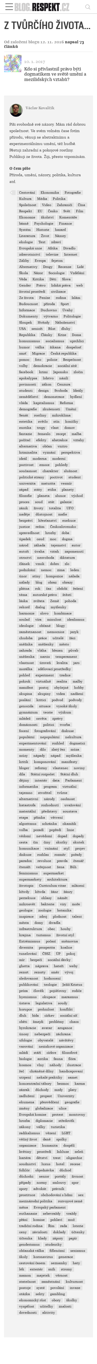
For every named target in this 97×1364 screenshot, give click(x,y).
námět (62, 898)
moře (76, 904)
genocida (26, 706)
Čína (81, 205)
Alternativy (28, 267)
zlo (67, 564)
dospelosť (73, 347)
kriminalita (28, 452)
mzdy (58, 1090)
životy (38, 508)
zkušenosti (51, 409)
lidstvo (48, 378)
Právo (41, 285)
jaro (76, 663)
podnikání (27, 570)
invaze (75, 1288)
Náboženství (65, 322)
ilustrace (74, 1065)
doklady (59, 1232)
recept (61, 434)
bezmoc (63, 1084)
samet (73, 1077)
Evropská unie (30, 248)
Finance (65, 223)
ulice (63, 1108)
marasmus (69, 997)
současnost (28, 471)
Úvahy (68, 310)
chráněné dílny (42, 1071)
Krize (62, 335)
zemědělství (28, 397)
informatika (28, 787)
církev (49, 1015)
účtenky (78, 1232)
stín (56, 421)
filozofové (69, 1053)
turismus (43, 935)
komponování (45, 762)
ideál (23, 459)
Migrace (38, 353)
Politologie (72, 316)
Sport (65, 304)
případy (25, 1183)
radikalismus (29, 1133)
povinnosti (27, 384)
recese (75, 1164)
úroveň (45, 663)
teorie (48, 712)
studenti (26, 390)
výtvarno (51, 316)
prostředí (44, 1152)
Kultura (25, 199)
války (40, 1127)
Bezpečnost (72, 360)
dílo (43, 749)
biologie (25, 1059)
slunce (60, 496)
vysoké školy (66, 706)
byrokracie (27, 1028)
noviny (79, 768)
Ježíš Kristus (72, 985)
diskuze (25, 855)
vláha (41, 650)
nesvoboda (45, 558)
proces (24, 502)
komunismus (29, 341)
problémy (56, 1022)
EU (40, 211)
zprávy (57, 718)
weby (73, 966)
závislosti (39, 1232)
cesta (23, 842)
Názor (38, 273)
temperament (66, 657)
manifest (26, 687)
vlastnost (26, 663)
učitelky (46, 1306)
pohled (24, 675)
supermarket (53, 873)
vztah (54, 551)
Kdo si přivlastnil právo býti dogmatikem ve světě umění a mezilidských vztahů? (55, 74)
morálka (25, 669)
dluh (22, 1015)
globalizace (44, 1108)
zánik (23, 508)
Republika (27, 335)
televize (52, 254)
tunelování (28, 954)
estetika (25, 421)
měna (23, 1207)
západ (23, 489)
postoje (25, 1288)
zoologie (44, 910)
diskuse (67, 731)
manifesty (69, 762)
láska (23, 601)
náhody (55, 1065)
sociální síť (68, 1015)
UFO (70, 508)
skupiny (44, 694)
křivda (40, 892)
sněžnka (26, 644)
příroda (49, 304)
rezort (24, 972)
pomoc (24, 360)
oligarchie (74, 1158)
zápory (58, 1238)
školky (71, 1300)
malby (77, 681)
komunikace (29, 848)
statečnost (27, 1282)
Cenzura (63, 384)
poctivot (56, 477)
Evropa (40, 261)
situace (45, 706)
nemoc (46, 570)
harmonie (26, 613)
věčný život (28, 1139)
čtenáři (24, 867)
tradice (65, 675)
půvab (73, 650)
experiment (45, 675)
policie (52, 360)
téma (23, 595)
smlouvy (59, 1183)
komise (39, 1220)
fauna (58, 1059)
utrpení (25, 1077)
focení (24, 731)
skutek (78, 842)
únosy (24, 1034)
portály (60, 1176)
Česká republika (64, 353)
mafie (62, 514)
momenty (26, 749)
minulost (54, 619)
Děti (53, 279)
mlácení (78, 886)
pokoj (70, 954)
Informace (27, 310)
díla (22, 774)
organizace (27, 1145)
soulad (24, 619)
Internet (70, 254)
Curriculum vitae (52, 886)
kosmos (25, 1065)
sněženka (26, 657)
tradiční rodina (31, 1226)
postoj (43, 687)
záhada (39, 545)
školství (47, 217)
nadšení (77, 694)
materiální (27, 811)
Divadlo (69, 248)
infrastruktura (30, 929)
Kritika (38, 279)
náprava (41, 966)
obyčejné (61, 687)
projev (80, 848)
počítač (24, 440)
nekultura (73, 737)
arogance (65, 1028)
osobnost (68, 799)
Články (46, 335)
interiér (41, 780)
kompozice (54, 576)
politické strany (31, 477)
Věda (23, 279)
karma (80, 1084)
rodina (61, 298)
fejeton (57, 261)
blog (39, 582)
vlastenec (60, 768)
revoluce (44, 861)
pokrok (24, 681)
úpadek (25, 539)
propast (46, 1096)
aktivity (48, 1312)
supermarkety (30, 879)
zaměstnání (50, 1282)
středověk (66, 1121)
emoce (44, 465)
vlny (40, 1065)
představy (49, 811)
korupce (25, 1009)
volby (23, 366)
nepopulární (50, 737)
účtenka (25, 1238)
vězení (51, 1133)
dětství (41, 1158)
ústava (24, 1003)
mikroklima (61, 415)
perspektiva (70, 452)
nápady (39, 756)
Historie (42, 230)
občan (47, 446)
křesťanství (47, 520)
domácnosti (28, 725)
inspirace (26, 916)
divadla (54, 923)
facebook (26, 372)
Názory (60, 236)
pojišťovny (58, 991)
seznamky (59, 1263)
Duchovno (49, 310)
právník (58, 1189)
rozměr (59, 855)
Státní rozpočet (43, 774)
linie (70, 830)
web (79, 285)
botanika (64, 910)
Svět (66, 211)
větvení (57, 817)
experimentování (32, 743)
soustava (70, 811)
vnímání (51, 848)
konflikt (66, 1009)
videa (60, 694)
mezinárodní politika (35, 1201)
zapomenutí (74, 551)
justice (24, 527)
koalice (66, 947)
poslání (25, 700)
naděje (24, 514)
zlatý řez (58, 749)
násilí (63, 378)
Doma (76, 335)
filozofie (25, 496)
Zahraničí (64, 205)
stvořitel (44, 793)
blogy (60, 626)
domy (38, 923)
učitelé (58, 638)
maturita (48, 483)
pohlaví (56, 1220)
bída (35, 1015)
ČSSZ (46, 954)
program (50, 787)
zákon (46, 384)
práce (42, 638)
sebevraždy (52, 1213)
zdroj (43, 916)
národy (49, 799)
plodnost (60, 916)
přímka (39, 817)
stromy (66, 1269)
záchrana (63, 1034)
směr (55, 972)
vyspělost (26, 1306)
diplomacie (44, 1121)
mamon (25, 1275)
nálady (24, 582)
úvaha (39, 551)
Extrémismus (29, 941)
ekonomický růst (32, 1300)
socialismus (55, 341)
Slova (66, 279)
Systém (25, 230)
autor (76, 545)
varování (26, 1046)
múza (75, 749)
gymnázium (28, 712)
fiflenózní (57, 1251)
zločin (78, 372)
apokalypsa (28, 378)
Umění (71, 409)
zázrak (24, 1090)
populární (26, 737)
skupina (25, 694)
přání (23, 1220)
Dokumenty (28, 316)
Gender (25, 285)
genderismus (29, 1244)
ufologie (25, 1040)
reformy (41, 768)
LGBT (66, 1133)
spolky (61, 1139)
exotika (25, 428)
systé (40, 1288)
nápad (55, 756)
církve (51, 1053)
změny (24, 1108)
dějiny (24, 780)
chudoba (26, 638)
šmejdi (38, 1022)
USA (22, 329)
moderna (40, 459)
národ (23, 545)
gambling (57, 1294)
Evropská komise (32, 1114)
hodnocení (52, 978)
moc (53, 539)
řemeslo (44, 434)
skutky (61, 842)
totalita (55, 508)
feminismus (28, 873)
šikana (55, 347)
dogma (67, 539)
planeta (43, 496)
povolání (57, 1288)
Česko (53, 211)
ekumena (26, 1102)
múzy (23, 756)
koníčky (71, 421)
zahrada (25, 650)
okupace (49, 997)
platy (72, 1090)
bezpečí (36, 960)
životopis (26, 886)
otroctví (25, 558)
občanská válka (31, 1251)
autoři (24, 551)
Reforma (66, 403)
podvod (57, 700)
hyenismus (28, 997)
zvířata (38, 601)
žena (60, 867)
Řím (51, 1226)
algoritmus (27, 824)
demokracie (42, 366)
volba (23, 830)
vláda (23, 403)
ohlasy (46, 898)
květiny (25, 1152)
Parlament (73, 780)
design (43, 390)
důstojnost (44, 514)
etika (52, 489)
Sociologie (56, 273)
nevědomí (44, 836)
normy (42, 1183)
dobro (54, 564)
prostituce (27, 1195)
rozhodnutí (50, 805)
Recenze (64, 267)
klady (42, 1238)
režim (40, 527)
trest (57, 1158)
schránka (49, 824)
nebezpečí (42, 1034)
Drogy (48, 267)
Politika (59, 199)
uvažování (72, 805)
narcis (45, 657)
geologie (26, 910)
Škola (23, 273)
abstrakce (60, 440)
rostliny (40, 415)
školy (23, 1257)
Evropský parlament (50, 1207)
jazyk (74, 632)
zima (61, 570)
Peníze (44, 298)
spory (23, 1189)
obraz (52, 582)
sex (81, 1195)
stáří (37, 1053)
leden (74, 570)
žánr (54, 892)
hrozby (50, 533)
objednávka (44, 1170)
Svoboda (61, 390)
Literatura (27, 236)
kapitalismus (43, 403)
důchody (42, 1090)
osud (40, 539)
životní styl (65, 935)
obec (51, 929)
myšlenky (58, 607)
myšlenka (74, 756)
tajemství (58, 545)
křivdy (24, 892)
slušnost (70, 471)
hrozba (24, 1121)
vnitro (62, 446)
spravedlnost (29, 533)
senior (44, 1176)
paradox (25, 861)
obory (56, 1300)
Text (42, 242)
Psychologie (43, 223)
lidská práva (61, 285)
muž (71, 1220)
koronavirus (43, 1257)
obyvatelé (45, 1040)
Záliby (24, 261)
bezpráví (26, 520)
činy (47, 842)
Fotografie (73, 192)
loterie (78, 1226)
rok (37, 588)
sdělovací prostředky (54, 669)
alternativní (28, 799)
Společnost (27, 205)
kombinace (63, 613)
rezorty (40, 972)
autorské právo (45, 595)
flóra (72, 1059)
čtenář (78, 861)
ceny (23, 1232)
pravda (62, 861)
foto (38, 360)
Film (79, 211)
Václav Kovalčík (40, 108)
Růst (52, 329)
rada (63, 1226)
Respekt (25, 211)
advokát (39, 1189)
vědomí (25, 836)
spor (75, 1183)
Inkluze (63, 1152)
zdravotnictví (29, 254)
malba (76, 434)
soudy (62, 1003)
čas (48, 588)
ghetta (24, 966)
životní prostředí (32, 291)
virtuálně (43, 681)
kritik (23, 762)
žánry (68, 892)
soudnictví (27, 1164)
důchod (65, 1170)
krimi (43, 372)
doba (65, 533)
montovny (77, 1114)
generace (65, 1257)
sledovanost (28, 978)
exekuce (69, 520)
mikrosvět (27, 904)
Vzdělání (77, 273)
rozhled (58, 743)
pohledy (61, 465)
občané (45, 626)
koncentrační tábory (35, 1084)
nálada (74, 576)
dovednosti (28, 1312)
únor (23, 576)
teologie (50, 985)
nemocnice (55, 632)
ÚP (58, 954)
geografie (72, 1102)
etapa (23, 817)
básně (24, 223)
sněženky (46, 644)
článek (24, 564)
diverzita (26, 947)
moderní (58, 459)
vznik (40, 564)
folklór (24, 1170)
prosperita (47, 947)
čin (35, 842)
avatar (47, 1028)
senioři (37, 329)
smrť (22, 353)
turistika (58, 1127)
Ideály (78, 390)
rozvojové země (70, 1201)
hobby (79, 687)
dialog (40, 607)
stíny (36, 576)
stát (51, 502)
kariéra (25, 1158)
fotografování (45, 731)
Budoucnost (28, 304)
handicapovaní (71, 1071)
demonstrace (54, 397)
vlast (55, 428)
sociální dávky (59, 960)
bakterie (47, 904)
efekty (41, 440)
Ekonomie (27, 217)
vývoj (69, 972)
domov (69, 428)
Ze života (26, 298)
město (64, 644)
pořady (76, 855)
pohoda (70, 601)
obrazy (67, 582)
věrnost (62, 1275)
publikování (28, 985)
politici (48, 725)
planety (68, 489)
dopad (62, 836)
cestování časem (32, 1263)
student (74, 477)
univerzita (27, 483)
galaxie (66, 502)
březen (57, 650)
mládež (24, 718)
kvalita (62, 663)
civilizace (58, 291)
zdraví (56, 242)
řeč (21, 1071)
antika (42, 1059)
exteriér (36, 1269)
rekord (24, 607)
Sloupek (25, 322)
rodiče (77, 991)
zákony (25, 1127)
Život (45, 236)
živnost (77, 1176)
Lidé (80, 267)
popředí (55, 830)
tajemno (25, 793)
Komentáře (68, 217)
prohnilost (46, 1009)
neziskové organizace (56, 1046)
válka (39, 347)
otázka (24, 1294)
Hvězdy (44, 322)
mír (22, 960)
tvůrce (62, 793)
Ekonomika (50, 192)
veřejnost (43, 867)
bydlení (76, 397)
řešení (78, 588)
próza (23, 991)
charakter (50, 471)
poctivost (26, 465)
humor (24, 347)
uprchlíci (77, 341)
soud (39, 502)
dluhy (65, 329)
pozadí (38, 830)
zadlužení (26, 1096)
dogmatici (77, 743)
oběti (23, 1022)
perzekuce (27, 898)
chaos (74, 1022)
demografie (28, 409)
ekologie (26, 242)
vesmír (66, 483)
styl (67, 848)
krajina (25, 935)
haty (76, 1263)
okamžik (69, 824)
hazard (60, 230)
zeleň (79, 1152)
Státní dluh (69, 774)
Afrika (53, 248)
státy (38, 489)
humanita (50, 1145)
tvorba (65, 725)
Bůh (73, 867)
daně (47, 1139)
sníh (51, 1269)
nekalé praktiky (49, 1077)
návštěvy (66, 1040)
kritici (41, 700)
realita (62, 681)
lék (21, 1269)
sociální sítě (67, 366)
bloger (24, 768)
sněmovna (69, 941)
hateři (59, 966)
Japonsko (60, 372)
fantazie (25, 434)
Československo (63, 527)
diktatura (67, 558)
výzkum (64, 712)
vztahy (78, 440)
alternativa (28, 446)
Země (54, 601)
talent (77, 916)
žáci (72, 638)
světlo (43, 421)
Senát (23, 415)
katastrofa (27, 805)
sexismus (77, 1251)
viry (63, 904)
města (24, 923)
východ (77, 496)
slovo (44, 613)
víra (38, 619)
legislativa (44, 1003)
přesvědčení (49, 1102)
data (56, 780)
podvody (75, 700)
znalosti (65, 1306)
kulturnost (74, 1282)
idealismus (75, 619)
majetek (43, 1275)
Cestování (27, 192)
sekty (40, 1294)
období (62, 588)
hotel (60, 1164)
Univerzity (66, 1096)
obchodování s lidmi (56, 1195)
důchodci (26, 1176)
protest (57, 1114)
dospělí (69, 1145)
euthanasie (28, 1213)
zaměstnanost (30, 632)
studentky (53, 1244)
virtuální (70, 787)
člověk (38, 991)
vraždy (71, 1213)
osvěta (41, 718)
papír (73, 1238)
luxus (45, 1164)
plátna (24, 588)
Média (42, 199)
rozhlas (43, 855)
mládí (23, 1053)
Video (46, 205)
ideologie (26, 626)
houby (66, 929)
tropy (41, 428)
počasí (51, 941)
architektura (57, 879)
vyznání (49, 452)
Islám (76, 298)
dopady (78, 836)
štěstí (67, 595)
